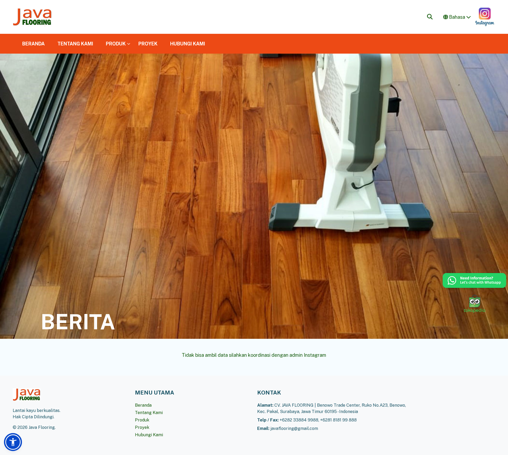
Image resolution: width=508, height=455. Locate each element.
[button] (13, 442)
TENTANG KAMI (75, 43)
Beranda (143, 405)
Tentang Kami (149, 412)
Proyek (142, 427)
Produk (142, 420)
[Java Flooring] (32, 17)
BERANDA (33, 43)
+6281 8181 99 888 (338, 420)
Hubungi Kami (149, 434)
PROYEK (147, 43)
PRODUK (116, 43)
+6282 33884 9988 (299, 420)
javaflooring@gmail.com (294, 428)
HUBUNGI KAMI (187, 43)
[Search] (430, 17)
